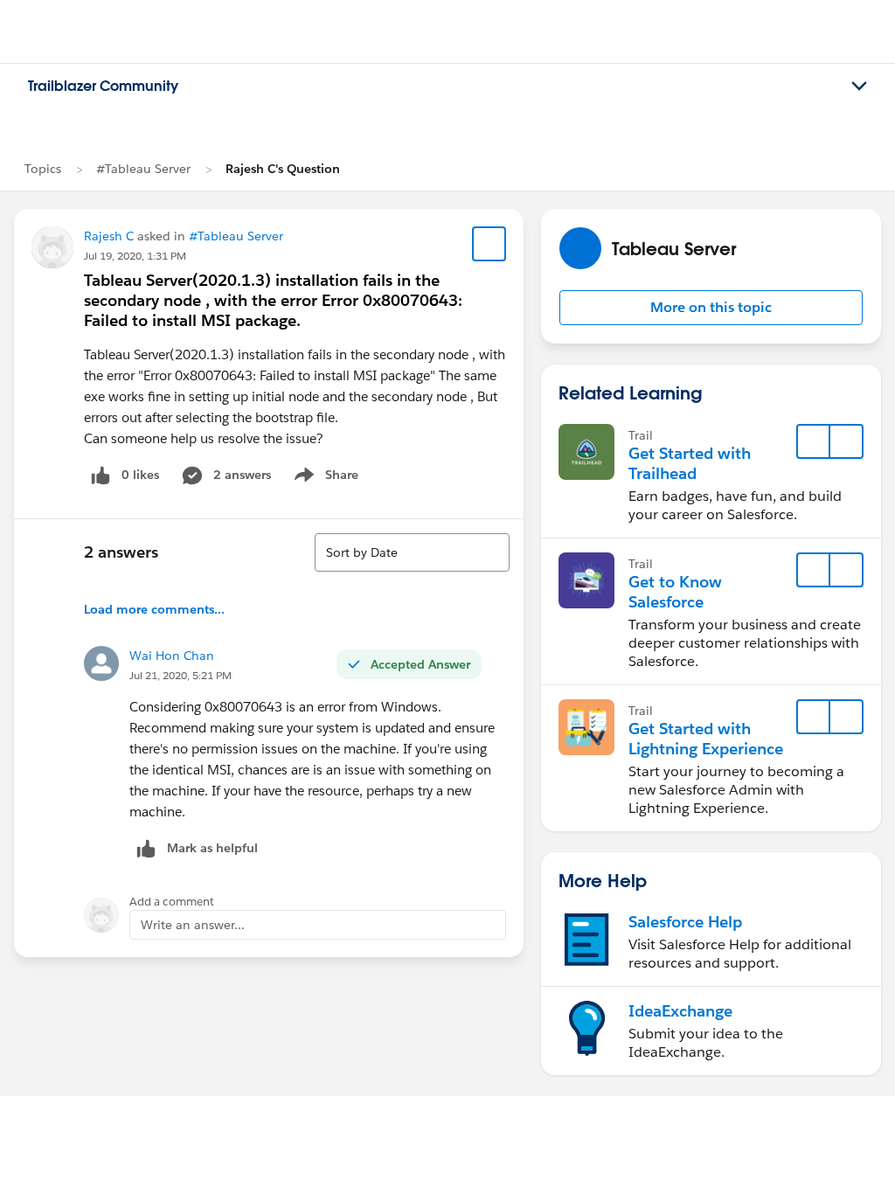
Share (323, 478)
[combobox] (412, 552)
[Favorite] (489, 244)
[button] (711, 307)
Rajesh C (109, 236)
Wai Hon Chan (171, 655)
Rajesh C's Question (282, 169)
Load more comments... (154, 609)
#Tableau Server (143, 169)
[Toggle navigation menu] (859, 86)
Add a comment (171, 901)
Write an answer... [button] (193, 925)
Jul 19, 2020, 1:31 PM (135, 255)
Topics (42, 169)
